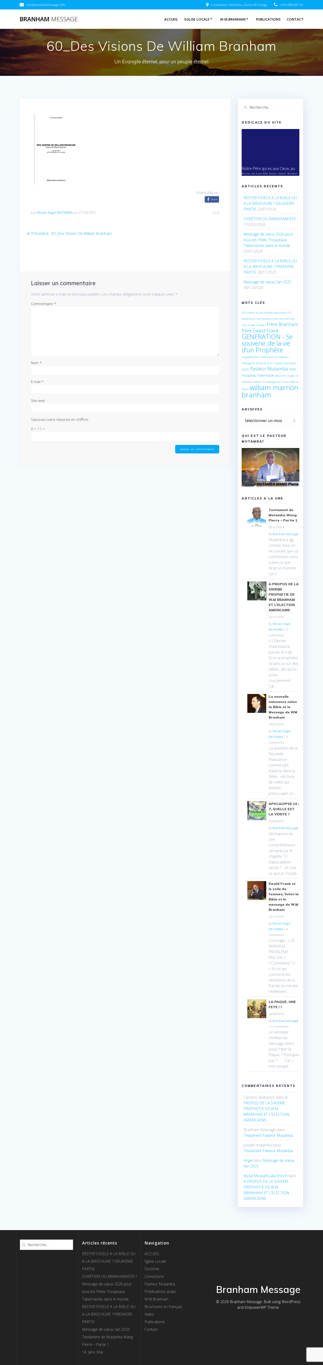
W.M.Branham (232, 19)
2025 (244, 312)
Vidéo (149, 1314)
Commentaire (43, 303)
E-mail (37, 381)
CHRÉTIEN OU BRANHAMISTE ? (109, 1276)
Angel (248, 1160)
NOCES (245, 369)
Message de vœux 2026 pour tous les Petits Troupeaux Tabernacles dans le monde (268, 240)
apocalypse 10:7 (283, 312)
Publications (268, 19)
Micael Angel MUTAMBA (54, 212)
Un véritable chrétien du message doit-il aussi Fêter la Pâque (270, 382)
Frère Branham (282, 324)
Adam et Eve (255, 312)
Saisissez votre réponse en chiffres (59, 419)
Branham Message (285, 534)
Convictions (154, 1276)
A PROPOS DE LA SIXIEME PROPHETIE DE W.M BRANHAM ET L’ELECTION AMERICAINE (266, 1109)
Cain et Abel (248, 325)
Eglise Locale (197, 19)
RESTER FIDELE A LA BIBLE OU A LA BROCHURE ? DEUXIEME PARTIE (270, 203)
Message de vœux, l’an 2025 (267, 281)
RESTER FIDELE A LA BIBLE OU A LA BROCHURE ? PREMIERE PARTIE (270, 266)
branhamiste (286, 318)
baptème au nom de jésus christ (260, 318)
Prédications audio (160, 1291)
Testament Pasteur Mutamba (268, 1135)
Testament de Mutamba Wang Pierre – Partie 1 (283, 515)
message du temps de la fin (257, 363)
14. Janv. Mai (92, 1352)
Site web (38, 400)
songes (290, 375)
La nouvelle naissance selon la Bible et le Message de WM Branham (283, 706)
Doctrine (151, 1268)
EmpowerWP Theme (261, 1307)
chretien (261, 325)
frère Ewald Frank (260, 330)
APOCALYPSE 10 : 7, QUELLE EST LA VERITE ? (284, 809)
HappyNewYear (250, 357)
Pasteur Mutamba (269, 369)
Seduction (280, 375)
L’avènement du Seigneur (274, 357)
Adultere (268, 312)
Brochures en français (163, 1306)
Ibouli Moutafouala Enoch (265, 1175)
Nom (36, 362)
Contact (295, 19)
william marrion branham (270, 391)
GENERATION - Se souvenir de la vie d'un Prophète (267, 343)
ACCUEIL (171, 19)
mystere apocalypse (285, 363)
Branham (49, 19)
